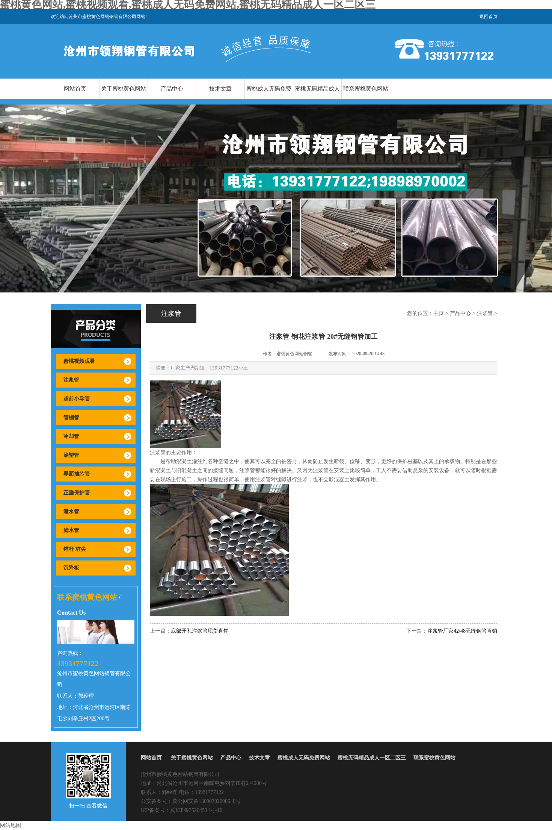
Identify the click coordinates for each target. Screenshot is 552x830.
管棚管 (71, 417)
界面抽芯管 (76, 474)
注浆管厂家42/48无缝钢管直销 (462, 631)
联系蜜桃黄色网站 (365, 89)
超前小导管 (76, 398)
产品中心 (172, 89)
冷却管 (71, 436)
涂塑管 (71, 455)
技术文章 (220, 89)
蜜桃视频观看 (79, 361)
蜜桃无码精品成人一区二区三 (317, 99)
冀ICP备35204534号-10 (196, 810)
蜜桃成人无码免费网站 (268, 99)
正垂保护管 (76, 492)
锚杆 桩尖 (74, 549)
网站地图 (10, 825)
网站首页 (75, 89)
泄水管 (71, 511)
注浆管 (71, 380)
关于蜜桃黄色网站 (123, 89)
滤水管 (71, 530)
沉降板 (71, 568)
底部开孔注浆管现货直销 (200, 631)
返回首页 (489, 16)
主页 (438, 313)
